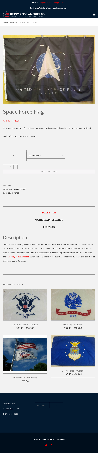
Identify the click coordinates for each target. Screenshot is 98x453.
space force (13, 193)
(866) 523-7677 (60, 3)
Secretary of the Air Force (18, 256)
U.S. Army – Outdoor (73, 324)
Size (14, 155)
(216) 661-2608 (45, 3)
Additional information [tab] (49, 219)
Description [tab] (49, 212)
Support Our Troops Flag (25, 377)
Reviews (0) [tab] (49, 227)
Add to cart (49, 171)
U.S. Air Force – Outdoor (73, 370)
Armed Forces (20, 189)
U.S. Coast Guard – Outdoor (25, 324)
